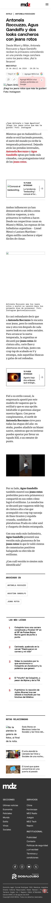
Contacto (31, 841)
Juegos (30, 817)
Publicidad (32, 837)
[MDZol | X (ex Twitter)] (36, 867)
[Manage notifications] (44, 891)
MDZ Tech (31, 821)
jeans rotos (13, 601)
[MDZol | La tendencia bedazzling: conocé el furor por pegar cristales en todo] (42, 188)
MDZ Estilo (11, 66)
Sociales (7, 829)
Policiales (7, 813)
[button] (47, 4)
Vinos (5, 825)
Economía (7, 809)
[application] (25, 465)
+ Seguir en (11, 74)
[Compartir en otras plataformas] (14, 79)
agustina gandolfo (16, 593)
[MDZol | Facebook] (15, 867)
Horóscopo (32, 809)
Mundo (6, 817)
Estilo (9, 14)
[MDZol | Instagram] (22, 867)
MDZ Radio (32, 813)
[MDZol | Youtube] (29, 867)
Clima (29, 805)
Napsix (30, 825)
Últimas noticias (10, 805)
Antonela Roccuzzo (16, 585)
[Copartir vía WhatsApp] (8, 79)
